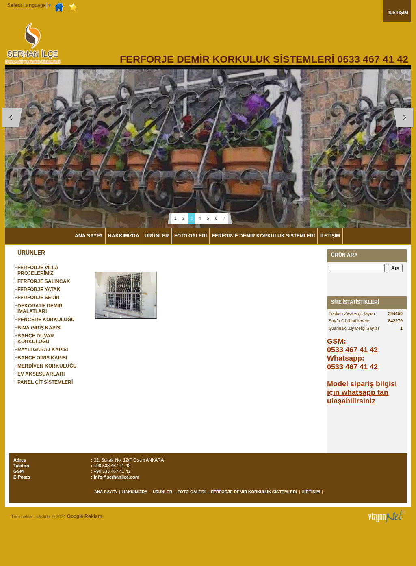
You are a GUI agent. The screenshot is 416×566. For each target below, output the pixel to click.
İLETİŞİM (398, 12)
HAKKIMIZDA (123, 236)
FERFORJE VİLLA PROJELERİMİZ (37, 270)
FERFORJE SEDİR (38, 297)
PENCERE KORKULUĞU (46, 319)
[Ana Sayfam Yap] (60, 7)
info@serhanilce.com (116, 477)
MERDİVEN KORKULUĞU (47, 366)
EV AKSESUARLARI (41, 374)
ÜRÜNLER (157, 236)
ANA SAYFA (89, 236)
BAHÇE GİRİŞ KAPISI (42, 358)
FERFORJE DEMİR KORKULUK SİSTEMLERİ (263, 236)
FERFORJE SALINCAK (43, 281)
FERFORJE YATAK (39, 289)
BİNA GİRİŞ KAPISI (39, 328)
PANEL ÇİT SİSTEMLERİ (45, 382)
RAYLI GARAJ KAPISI (42, 350)
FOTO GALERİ (190, 236)
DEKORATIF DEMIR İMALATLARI (40, 308)
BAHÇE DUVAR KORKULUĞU (35, 338)
